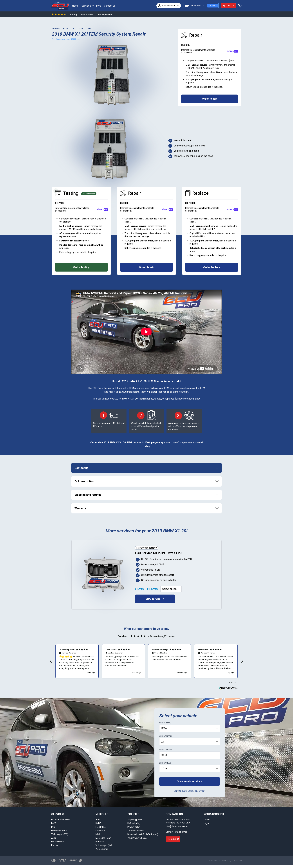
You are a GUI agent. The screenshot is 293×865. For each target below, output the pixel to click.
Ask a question (105, 14)
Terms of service (135, 830)
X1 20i (80, 28)
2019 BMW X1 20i (198, 6)
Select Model (165, 736)
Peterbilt (100, 841)
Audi (53, 838)
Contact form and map (177, 832)
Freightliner (101, 827)
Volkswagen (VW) (59, 834)
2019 (88, 28)
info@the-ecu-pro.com (177, 826)
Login (206, 823)
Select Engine (165, 750)
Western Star (102, 849)
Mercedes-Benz (59, 830)
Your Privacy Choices (137, 838)
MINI (53, 827)
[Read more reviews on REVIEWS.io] (228, 688)
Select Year (165, 763)
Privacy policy (133, 827)
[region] (146, 661)
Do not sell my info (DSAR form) (142, 834)
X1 (72, 28)
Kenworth (100, 830)
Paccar (54, 845)
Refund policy (134, 823)
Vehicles (56, 28)
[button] (51, 661)
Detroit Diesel (57, 841)
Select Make (165, 723)
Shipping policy (134, 819)
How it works (87, 14)
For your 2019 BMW (60, 819)
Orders (207, 819)
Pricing (73, 14)
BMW (65, 28)
